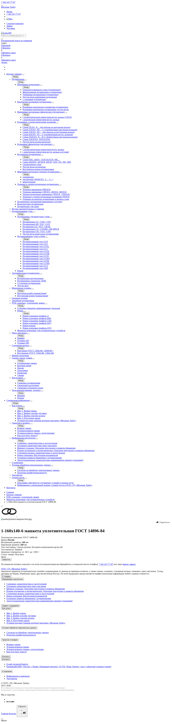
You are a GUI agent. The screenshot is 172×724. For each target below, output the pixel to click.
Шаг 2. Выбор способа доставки (32, 413)
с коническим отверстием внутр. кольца (41, 119)
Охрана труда (18, 477)
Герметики (22, 373)
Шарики (21, 395)
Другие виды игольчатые (34, 167)
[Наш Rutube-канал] (10, 702)
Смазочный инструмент (28, 385)
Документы (17, 475)
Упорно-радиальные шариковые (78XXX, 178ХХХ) (46, 194)
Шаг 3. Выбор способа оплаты (31, 416)
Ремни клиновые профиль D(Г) (37, 323)
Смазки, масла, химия (22, 358)
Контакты (10, 487)
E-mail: (17, 664)
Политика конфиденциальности (32, 473)
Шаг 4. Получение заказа (28, 418)
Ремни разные (29, 326)
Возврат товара (24, 428)
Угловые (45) (23, 340)
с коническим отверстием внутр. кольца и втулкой (46, 152)
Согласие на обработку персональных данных (38, 470)
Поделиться (164, 522)
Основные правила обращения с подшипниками (39, 458)
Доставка (10, 28)
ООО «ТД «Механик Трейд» (14, 569)
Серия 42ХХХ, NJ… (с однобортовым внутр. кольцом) (48, 134)
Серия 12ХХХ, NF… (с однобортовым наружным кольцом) (50, 130)
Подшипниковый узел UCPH (36, 263)
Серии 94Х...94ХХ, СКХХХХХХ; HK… (41, 159)
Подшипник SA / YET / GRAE (37, 227)
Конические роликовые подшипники (34, 102)
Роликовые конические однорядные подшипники (45, 107)
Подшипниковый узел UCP (35, 241)
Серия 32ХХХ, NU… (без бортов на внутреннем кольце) (49, 132)
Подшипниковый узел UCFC (36, 256)
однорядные (28, 177)
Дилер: (4, 62)
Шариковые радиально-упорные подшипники (38, 172)
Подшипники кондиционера (30, 278)
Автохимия (22, 370)
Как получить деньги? (27, 435)
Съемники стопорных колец (30, 388)
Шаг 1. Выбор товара (27, 411)
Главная (10, 492)
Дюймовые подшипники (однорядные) (40, 94)
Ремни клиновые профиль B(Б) (37, 318)
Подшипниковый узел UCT (35, 266)
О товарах (6, 576)
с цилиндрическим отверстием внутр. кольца (43, 149)
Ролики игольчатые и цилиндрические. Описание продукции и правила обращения (55, 450)
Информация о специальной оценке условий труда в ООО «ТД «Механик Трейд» (54, 485)
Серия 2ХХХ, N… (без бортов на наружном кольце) (46, 127)
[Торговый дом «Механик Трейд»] (6, 33)
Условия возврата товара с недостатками (35, 433)
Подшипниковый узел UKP (35, 268)
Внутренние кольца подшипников (38, 169)
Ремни (20, 311)
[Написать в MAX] (9, 19)
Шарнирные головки (22, 288)
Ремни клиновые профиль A (36, 316)
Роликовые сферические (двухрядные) (35, 144)
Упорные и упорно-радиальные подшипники (38, 184)
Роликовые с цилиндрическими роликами (36, 122)
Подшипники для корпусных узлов (33, 216)
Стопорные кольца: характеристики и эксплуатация (41, 453)
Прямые (21, 338)
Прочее (20, 368)
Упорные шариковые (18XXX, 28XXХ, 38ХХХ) (45, 192)
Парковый (5, 45)
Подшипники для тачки (28, 206)
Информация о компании (18, 676)
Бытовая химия (24, 365)
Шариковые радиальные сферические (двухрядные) (41, 112)
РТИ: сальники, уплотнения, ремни (28, 303)
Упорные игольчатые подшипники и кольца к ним (46, 199)
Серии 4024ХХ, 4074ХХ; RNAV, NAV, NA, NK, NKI (47, 162)
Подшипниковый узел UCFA (36, 251)
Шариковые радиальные (28, 84)
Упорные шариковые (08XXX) (37, 189)
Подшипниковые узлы (22, 211)
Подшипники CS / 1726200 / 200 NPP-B (41, 229)
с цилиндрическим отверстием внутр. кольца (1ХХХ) (47, 117)
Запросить (6, 560)
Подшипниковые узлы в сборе (31, 236)
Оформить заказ (8, 53)
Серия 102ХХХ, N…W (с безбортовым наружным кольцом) (50, 137)
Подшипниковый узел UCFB (36, 254)
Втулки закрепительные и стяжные (28, 209)
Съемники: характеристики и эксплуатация (37, 443)
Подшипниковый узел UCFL (36, 246)
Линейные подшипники (23, 300)
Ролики (20, 398)
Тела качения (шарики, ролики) (26, 390)
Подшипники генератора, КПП (31, 281)
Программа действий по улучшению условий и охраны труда (45, 483)
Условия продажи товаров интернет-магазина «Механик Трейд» (46, 420)
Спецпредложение (15, 23)
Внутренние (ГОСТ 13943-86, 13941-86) (35, 353)
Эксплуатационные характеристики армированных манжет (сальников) (50, 460)
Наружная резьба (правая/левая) (31, 293)
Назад (15, 77)
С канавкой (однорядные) (34, 99)
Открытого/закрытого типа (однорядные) (42, 90)
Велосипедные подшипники (30, 204)
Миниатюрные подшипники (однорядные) (42, 92)
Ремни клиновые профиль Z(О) (37, 328)
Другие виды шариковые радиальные (40, 97)
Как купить (17, 405)
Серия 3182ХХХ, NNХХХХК (36, 139)
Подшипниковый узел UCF (35, 244)
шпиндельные (29, 182)
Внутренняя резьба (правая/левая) (32, 296)
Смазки (20, 375)
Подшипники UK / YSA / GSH (37, 231)
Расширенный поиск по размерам (16, 40)
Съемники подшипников (28, 383)
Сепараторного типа (32, 164)
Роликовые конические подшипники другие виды (46, 109)
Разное (20, 271)
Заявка (9, 26)
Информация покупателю (24, 438)
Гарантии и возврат (21, 423)
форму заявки (129, 564)
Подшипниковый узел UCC (35, 249)
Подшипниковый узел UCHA (36, 258)
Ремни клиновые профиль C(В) (37, 321)
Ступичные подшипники (28, 283)
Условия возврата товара (28, 431)
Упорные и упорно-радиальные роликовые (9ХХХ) (46, 197)
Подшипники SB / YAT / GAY (36, 224)
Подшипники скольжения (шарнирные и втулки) (39, 201)
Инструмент (18, 378)
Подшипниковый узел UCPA (36, 261)
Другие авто (22, 286)
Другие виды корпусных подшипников (41, 234)
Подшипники (18, 79)
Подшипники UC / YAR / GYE (37, 222)
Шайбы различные (20, 355)
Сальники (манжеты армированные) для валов (38, 308)
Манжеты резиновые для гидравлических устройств (41, 330)
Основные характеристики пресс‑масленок (37, 445)
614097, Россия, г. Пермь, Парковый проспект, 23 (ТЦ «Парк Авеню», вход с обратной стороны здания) (58, 666)
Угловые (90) (23, 343)
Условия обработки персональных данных (31, 465)
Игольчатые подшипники (29, 154)
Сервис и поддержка (10, 606)
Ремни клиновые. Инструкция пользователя (37, 455)
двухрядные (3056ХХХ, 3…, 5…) (38, 179)
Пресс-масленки (19, 333)
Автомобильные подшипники (26, 273)
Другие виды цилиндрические (37, 142)
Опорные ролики (20, 298)
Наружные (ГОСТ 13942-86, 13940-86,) (35, 351)
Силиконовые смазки (27, 363)
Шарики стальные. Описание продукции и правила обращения (46, 448)
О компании (17, 462)
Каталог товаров (14, 74)
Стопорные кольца (21, 345)
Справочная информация (18, 400)
